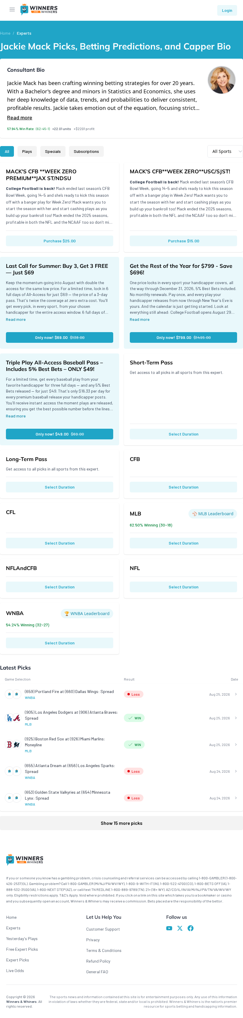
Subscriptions (86, 151)
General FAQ (97, 971)
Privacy (93, 939)
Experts (24, 33)
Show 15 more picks (122, 823)
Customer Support (103, 928)
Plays (27, 151)
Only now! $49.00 (60, 433)
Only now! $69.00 (59, 337)
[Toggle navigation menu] (12, 10)
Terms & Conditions (104, 950)
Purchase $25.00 (60, 240)
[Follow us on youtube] (169, 929)
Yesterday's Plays (22, 938)
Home (5, 33)
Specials (53, 151)
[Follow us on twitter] (180, 929)
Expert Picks (17, 959)
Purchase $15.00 (183, 240)
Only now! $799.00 (183, 337)
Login (227, 10)
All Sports (221, 151)
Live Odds (15, 970)
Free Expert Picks (22, 949)
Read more (19, 117)
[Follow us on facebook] (191, 929)
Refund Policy (98, 960)
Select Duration (184, 433)
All (7, 151)
